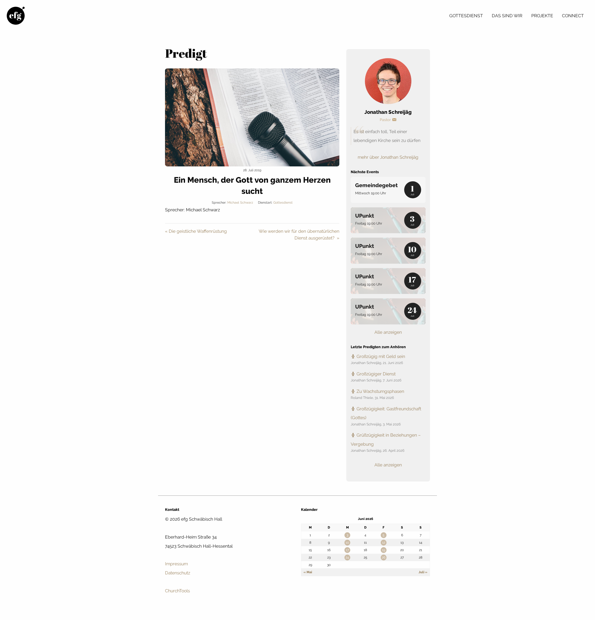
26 (383, 557)
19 (383, 550)
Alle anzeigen (388, 332)
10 (347, 542)
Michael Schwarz (240, 202)
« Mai (308, 572)
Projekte (542, 15)
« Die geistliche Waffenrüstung (196, 231)
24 (347, 557)
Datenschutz (177, 572)
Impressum (176, 563)
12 (383, 542)
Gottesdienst (466, 15)
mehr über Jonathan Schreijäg (388, 157)
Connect (573, 15)
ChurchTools (177, 590)
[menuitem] (466, 15)
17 (347, 550)
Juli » (423, 572)
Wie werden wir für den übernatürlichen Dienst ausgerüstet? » (299, 234)
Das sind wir (507, 15)
